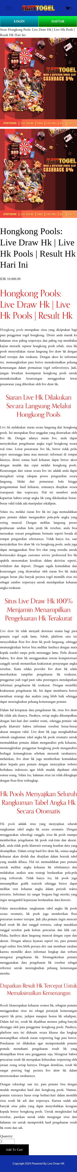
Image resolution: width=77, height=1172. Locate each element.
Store (3, 29)
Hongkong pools (11, 330)
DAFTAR (57, 21)
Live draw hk (9, 631)
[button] (14, 1149)
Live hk (5, 427)
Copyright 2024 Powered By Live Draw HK (38, 1163)
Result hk (6, 1005)
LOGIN (19, 21)
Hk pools (7, 824)
